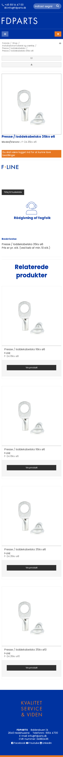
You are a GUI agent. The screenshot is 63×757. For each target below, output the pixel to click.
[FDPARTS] (31, 20)
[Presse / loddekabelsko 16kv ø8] (31, 316)
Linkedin (47, 743)
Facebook (19, 743)
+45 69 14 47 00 (14, 4)
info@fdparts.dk (16, 7)
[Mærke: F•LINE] (10, 173)
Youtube (33, 743)
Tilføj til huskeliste (13, 192)
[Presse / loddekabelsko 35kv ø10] (31, 616)
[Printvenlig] (60, 43)
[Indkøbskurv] (58, 34)
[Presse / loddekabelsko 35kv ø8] (31, 516)
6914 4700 (52, 733)
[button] (31, 58)
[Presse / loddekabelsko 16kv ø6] (31, 416)
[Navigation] (5, 34)
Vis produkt (31, 367)
